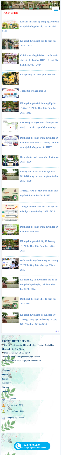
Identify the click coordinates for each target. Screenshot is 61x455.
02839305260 (32, 444)
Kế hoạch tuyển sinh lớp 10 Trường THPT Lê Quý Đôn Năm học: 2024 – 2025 (38, 246)
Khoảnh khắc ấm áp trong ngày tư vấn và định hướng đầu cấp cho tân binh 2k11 (30, 26)
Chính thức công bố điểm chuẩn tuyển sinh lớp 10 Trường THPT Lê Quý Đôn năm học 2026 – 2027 (39, 60)
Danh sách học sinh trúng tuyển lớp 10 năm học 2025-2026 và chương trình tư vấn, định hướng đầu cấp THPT (39, 143)
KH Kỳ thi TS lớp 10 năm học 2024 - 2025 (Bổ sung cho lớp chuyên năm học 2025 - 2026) (39, 176)
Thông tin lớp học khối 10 (33, 91)
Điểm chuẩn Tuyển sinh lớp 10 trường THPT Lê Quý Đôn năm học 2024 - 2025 (39, 265)
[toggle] (55, 9)
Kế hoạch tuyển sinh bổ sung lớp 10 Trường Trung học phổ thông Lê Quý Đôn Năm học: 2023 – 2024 (38, 320)
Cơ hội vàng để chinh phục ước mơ (37, 74)
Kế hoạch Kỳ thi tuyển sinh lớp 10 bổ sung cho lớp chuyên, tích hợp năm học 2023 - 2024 (38, 284)
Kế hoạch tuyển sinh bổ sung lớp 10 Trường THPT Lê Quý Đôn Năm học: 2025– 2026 (38, 108)
